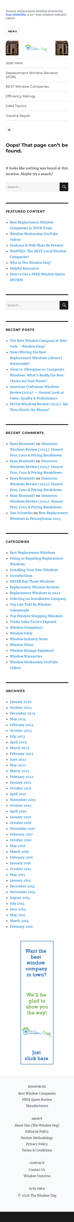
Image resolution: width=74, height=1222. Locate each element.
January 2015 (20, 880)
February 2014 (21, 926)
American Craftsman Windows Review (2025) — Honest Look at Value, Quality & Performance (37, 392)
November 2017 (22, 828)
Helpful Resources (24, 268)
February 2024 (22, 725)
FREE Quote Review (37, 1100)
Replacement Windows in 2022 (35, 593)
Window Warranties (26, 656)
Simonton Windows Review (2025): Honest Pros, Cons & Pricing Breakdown (36, 449)
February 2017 (21, 834)
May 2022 (18, 765)
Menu (12, 31)
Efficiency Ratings (20, 96)
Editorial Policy (37, 1132)
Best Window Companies (37, 1093)
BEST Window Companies (27, 86)
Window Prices (22, 645)
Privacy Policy (37, 1144)
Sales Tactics (16, 106)
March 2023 (19, 748)
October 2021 (20, 788)
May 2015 (17, 875)
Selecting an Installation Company (38, 599)
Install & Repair (18, 116)
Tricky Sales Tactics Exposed (33, 622)
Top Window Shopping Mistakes (36, 616)
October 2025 (21, 707)
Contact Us (37, 1170)
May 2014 (17, 915)
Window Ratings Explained (32, 650)
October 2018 (20, 823)
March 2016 (19, 852)
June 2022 (18, 759)
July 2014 (17, 903)
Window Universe (37, 1176)
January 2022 (20, 782)
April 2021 (18, 794)
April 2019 (18, 811)
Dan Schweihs (16, 14)
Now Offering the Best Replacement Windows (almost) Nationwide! (36, 358)
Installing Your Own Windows (34, 570)
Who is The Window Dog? (30, 263)
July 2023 (17, 736)
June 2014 (18, 909)
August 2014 (20, 898)
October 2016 (20, 840)
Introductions (21, 576)
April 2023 (18, 742)
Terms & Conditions (37, 1150)
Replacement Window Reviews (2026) (32, 75)
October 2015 (20, 869)
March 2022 (19, 771)
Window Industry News (29, 639)
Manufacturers (37, 1106)
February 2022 (22, 777)
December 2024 (22, 713)
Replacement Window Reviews (34, 587)
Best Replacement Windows (32, 552)
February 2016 (21, 857)
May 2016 (17, 846)
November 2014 (22, 892)
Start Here (14, 63)
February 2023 (21, 754)
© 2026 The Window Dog (37, 1196)
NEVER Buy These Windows (32, 581)
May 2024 (18, 719)
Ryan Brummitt (22, 444)
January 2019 (20, 817)
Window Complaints (26, 627)
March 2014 (19, 921)
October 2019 (20, 805)
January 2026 (21, 702)
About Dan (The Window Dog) (37, 1125)
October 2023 (21, 731)
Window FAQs (21, 633)
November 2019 (23, 800)
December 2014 (22, 886)
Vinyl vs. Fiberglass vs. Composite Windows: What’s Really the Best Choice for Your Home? (37, 375)
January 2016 (20, 863)
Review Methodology (37, 1138)
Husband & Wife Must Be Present (37, 245)
